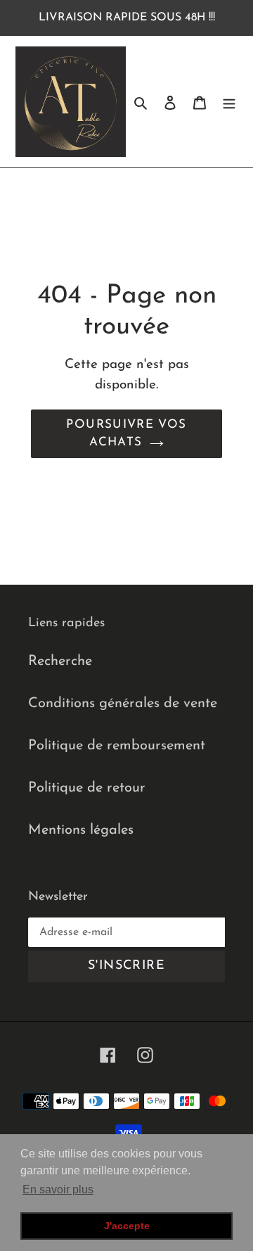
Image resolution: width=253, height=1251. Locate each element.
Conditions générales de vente (122, 704)
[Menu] (229, 102)
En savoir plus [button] (57, 1189)
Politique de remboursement (116, 746)
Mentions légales (81, 830)
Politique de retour (86, 788)
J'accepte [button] (127, 1225)
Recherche (60, 661)
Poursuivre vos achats (126, 434)
